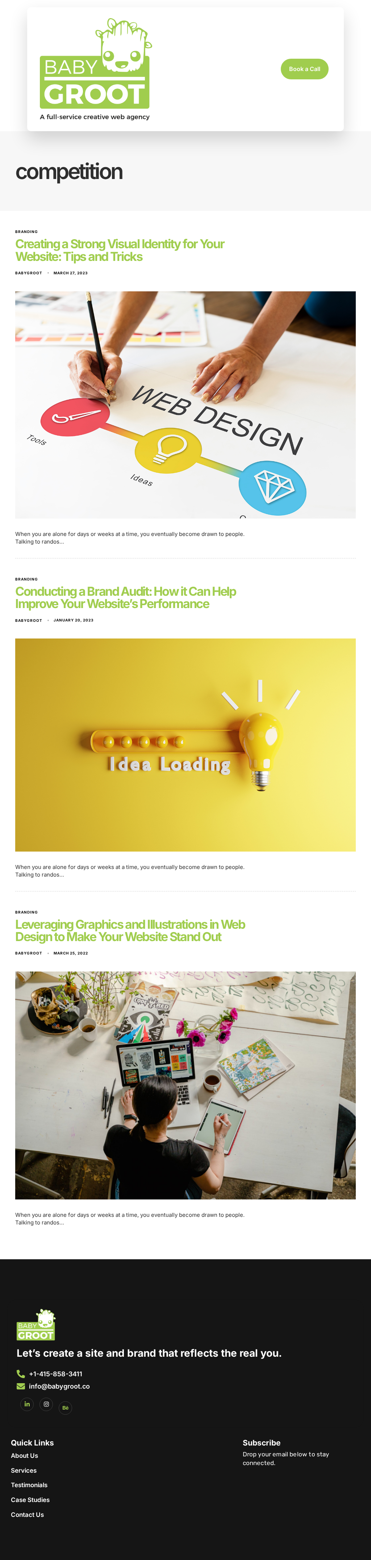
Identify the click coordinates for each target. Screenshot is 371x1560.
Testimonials (29, 1485)
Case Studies (30, 1499)
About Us (24, 1455)
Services (24, 1470)
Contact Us (27, 1514)
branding (26, 231)
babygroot (28, 273)
